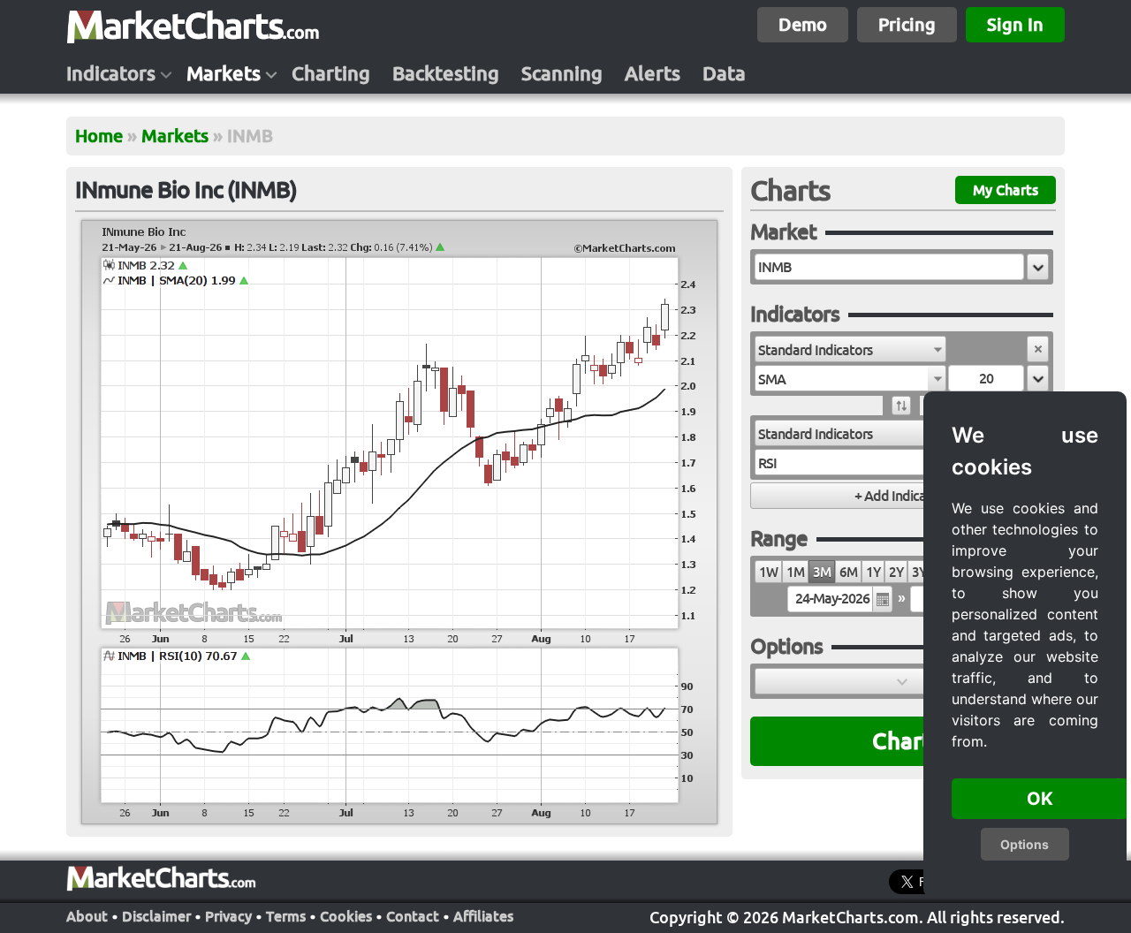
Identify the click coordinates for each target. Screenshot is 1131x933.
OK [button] (1040, 798)
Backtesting (445, 73)
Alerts (652, 73)
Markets (223, 73)
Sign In (1015, 24)
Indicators (111, 73)
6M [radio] (848, 572)
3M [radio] (822, 572)
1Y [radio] (873, 572)
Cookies (346, 916)
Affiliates (483, 916)
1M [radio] (795, 572)
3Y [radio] (919, 572)
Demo (802, 24)
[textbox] (889, 267)
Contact (412, 916)
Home (99, 135)
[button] (1038, 267)
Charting (331, 73)
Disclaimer (156, 916)
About (87, 916)
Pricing (907, 24)
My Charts (1005, 190)
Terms (286, 916)
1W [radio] (768, 572)
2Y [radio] (896, 572)
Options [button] (1024, 844)
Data (724, 73)
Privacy (228, 916)
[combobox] (850, 349)
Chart (901, 741)
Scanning (562, 73)
